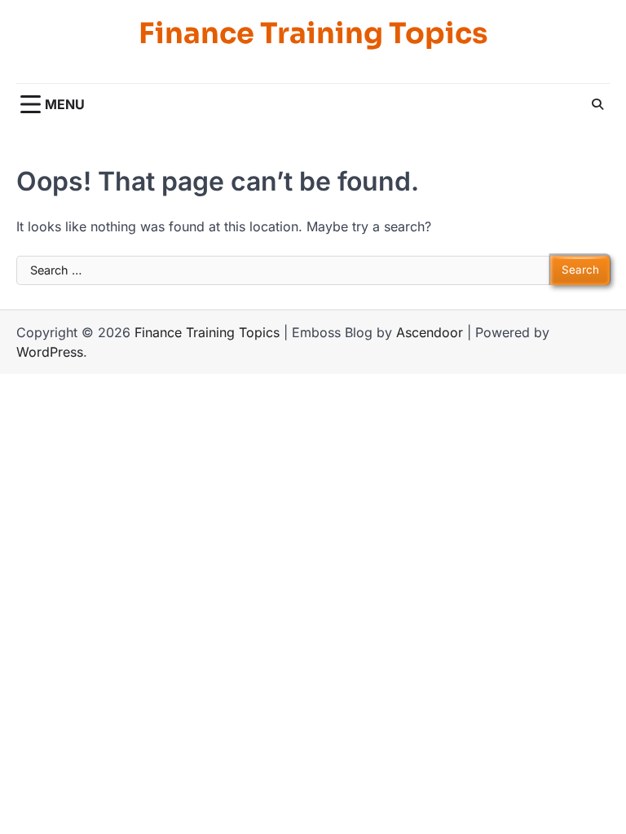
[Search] (597, 104)
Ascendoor (429, 332)
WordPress (49, 352)
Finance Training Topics (313, 33)
